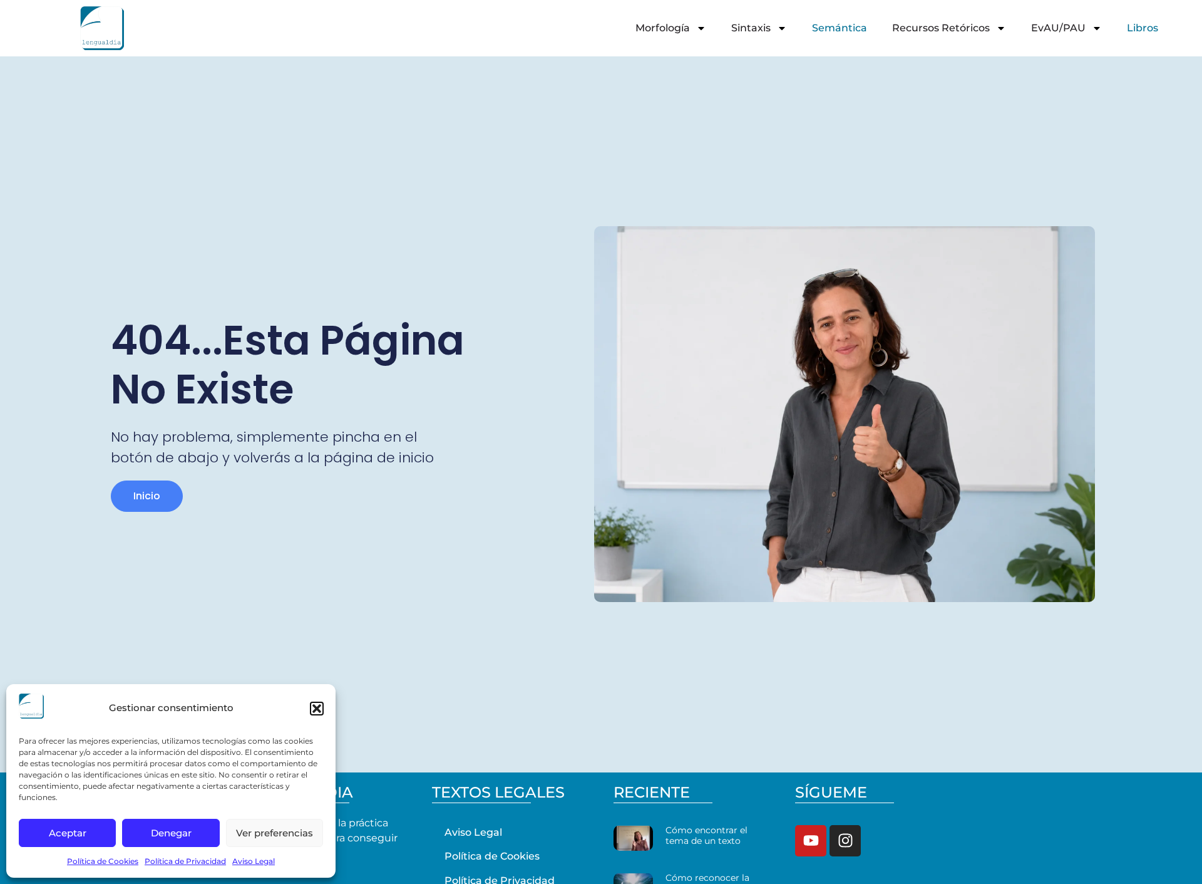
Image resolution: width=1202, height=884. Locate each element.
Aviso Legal (253, 861)
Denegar (171, 833)
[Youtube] (810, 840)
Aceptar (67, 833)
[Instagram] (845, 840)
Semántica (839, 28)
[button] (317, 708)
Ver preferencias (274, 833)
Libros (1142, 28)
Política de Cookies (102, 861)
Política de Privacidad (185, 861)
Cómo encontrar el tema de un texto (706, 835)
